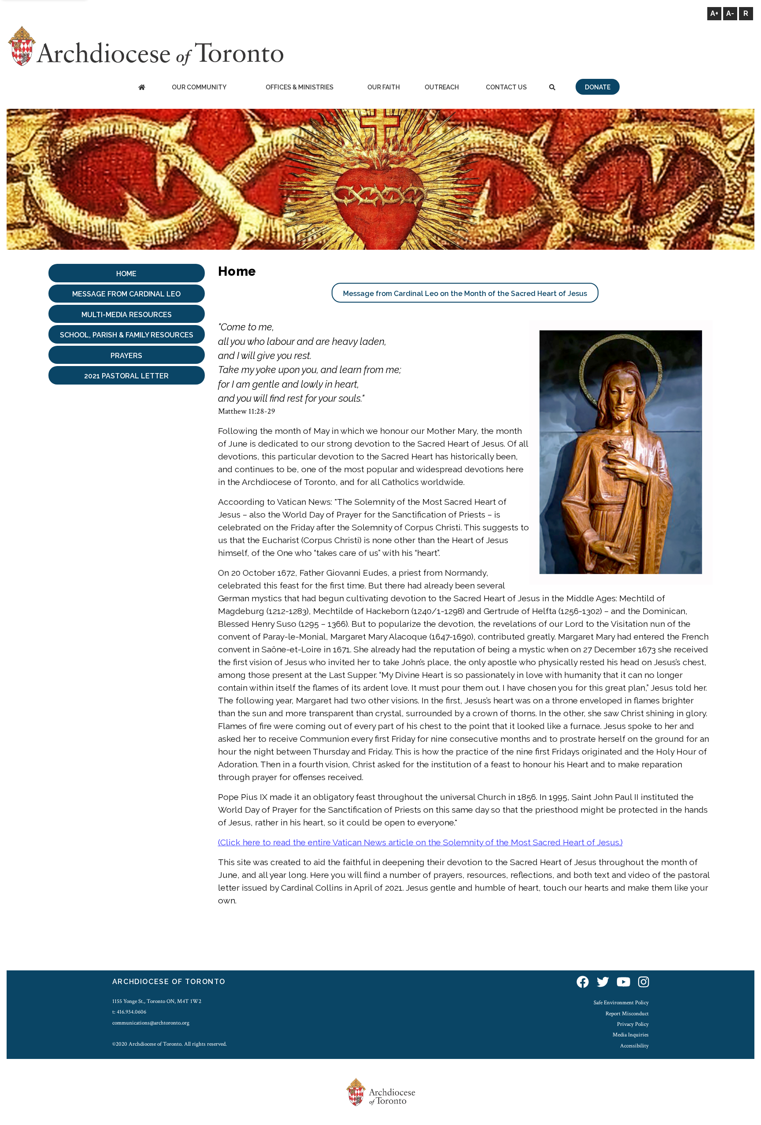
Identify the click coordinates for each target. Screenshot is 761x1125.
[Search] (552, 88)
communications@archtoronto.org (150, 1022)
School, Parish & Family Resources (126, 335)
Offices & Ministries (299, 87)
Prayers (126, 356)
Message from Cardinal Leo (126, 294)
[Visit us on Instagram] (643, 983)
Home (126, 274)
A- (730, 13)
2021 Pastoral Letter (126, 376)
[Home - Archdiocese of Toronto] (141, 88)
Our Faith (383, 87)
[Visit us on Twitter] (603, 983)
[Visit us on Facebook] (582, 983)
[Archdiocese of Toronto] (145, 45)
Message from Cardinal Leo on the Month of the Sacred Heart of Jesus (465, 293)
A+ (714, 13)
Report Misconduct (627, 1013)
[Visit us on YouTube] (624, 983)
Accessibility (634, 1045)
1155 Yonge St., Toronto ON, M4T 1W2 (156, 1001)
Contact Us (506, 87)
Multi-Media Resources (126, 315)
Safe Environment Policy (621, 1002)
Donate (597, 87)
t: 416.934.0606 (129, 1011)
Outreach (442, 87)
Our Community (199, 87)
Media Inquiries (631, 1034)
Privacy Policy (633, 1024)
